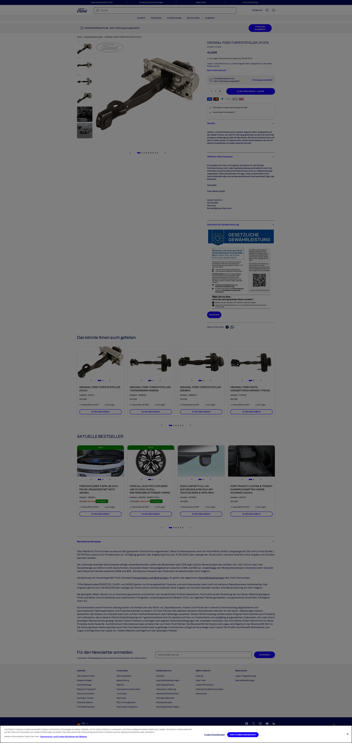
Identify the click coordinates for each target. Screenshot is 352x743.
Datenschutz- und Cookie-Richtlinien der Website (63, 736)
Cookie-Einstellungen (214, 734)
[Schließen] (348, 734)
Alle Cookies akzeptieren (243, 734)
